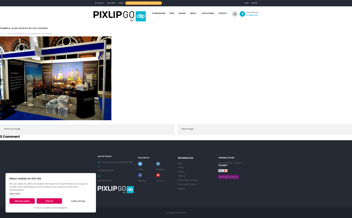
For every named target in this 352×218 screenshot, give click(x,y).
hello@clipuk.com (105, 180)
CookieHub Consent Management (55, 208)
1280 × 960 (12, 34)
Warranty (181, 176)
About (193, 13)
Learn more (14, 193)
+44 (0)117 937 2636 (105, 170)
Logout (120, 3)
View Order (111, 3)
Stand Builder (158, 13)
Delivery (181, 172)
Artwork (181, 167)
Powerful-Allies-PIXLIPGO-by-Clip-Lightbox (34, 34)
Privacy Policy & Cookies (188, 180)
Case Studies (208, 13)
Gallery (182, 13)
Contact (222, 13)
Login (246, 3)
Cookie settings (78, 201)
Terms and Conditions (187, 184)
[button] (248, 14)
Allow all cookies (22, 201)
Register (254, 3)
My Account (99, 3)
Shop (171, 13)
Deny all (49, 201)
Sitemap (181, 188)
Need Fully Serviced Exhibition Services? (143, 3)
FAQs (180, 163)
